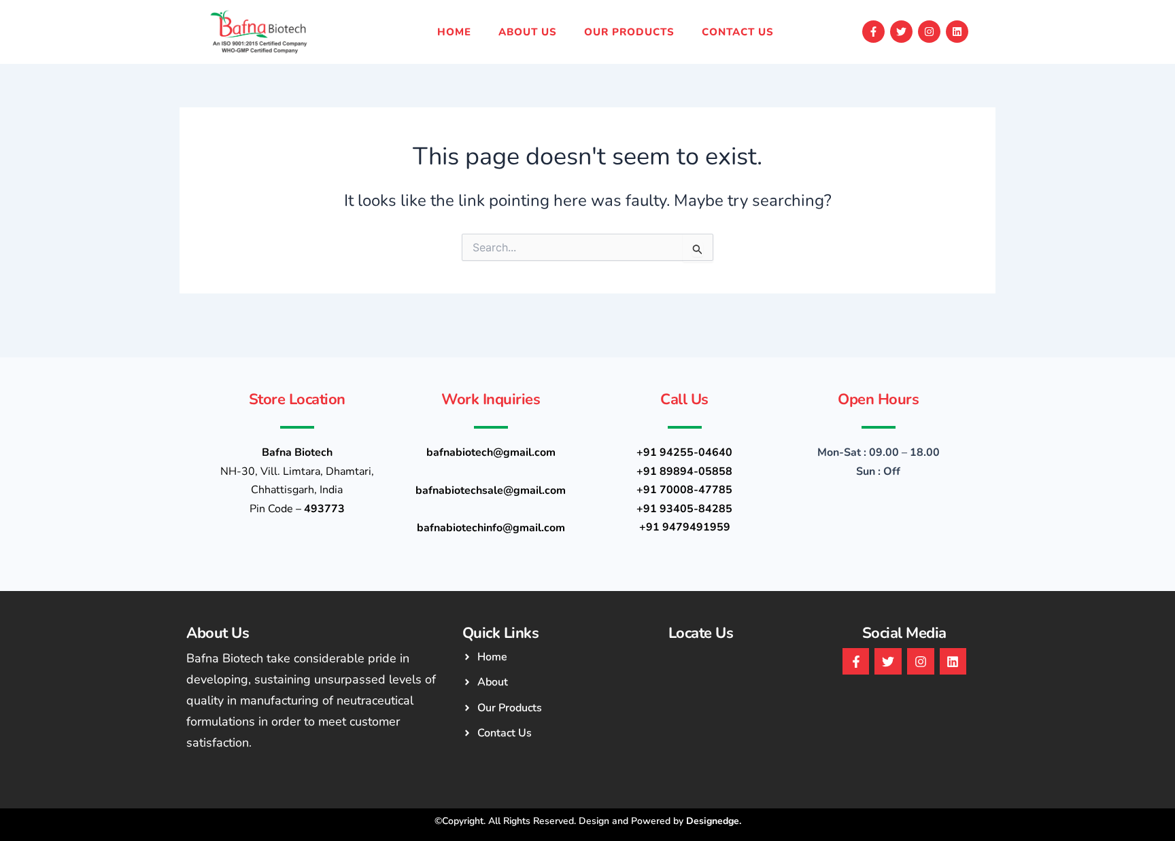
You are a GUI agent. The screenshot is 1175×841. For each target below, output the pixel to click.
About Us (527, 32)
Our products (629, 32)
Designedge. (713, 821)
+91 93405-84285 (684, 508)
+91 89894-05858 (684, 471)
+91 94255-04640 (684, 452)
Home (454, 32)
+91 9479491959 (684, 527)
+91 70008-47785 (684, 489)
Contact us (738, 32)
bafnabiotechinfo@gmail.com (491, 527)
